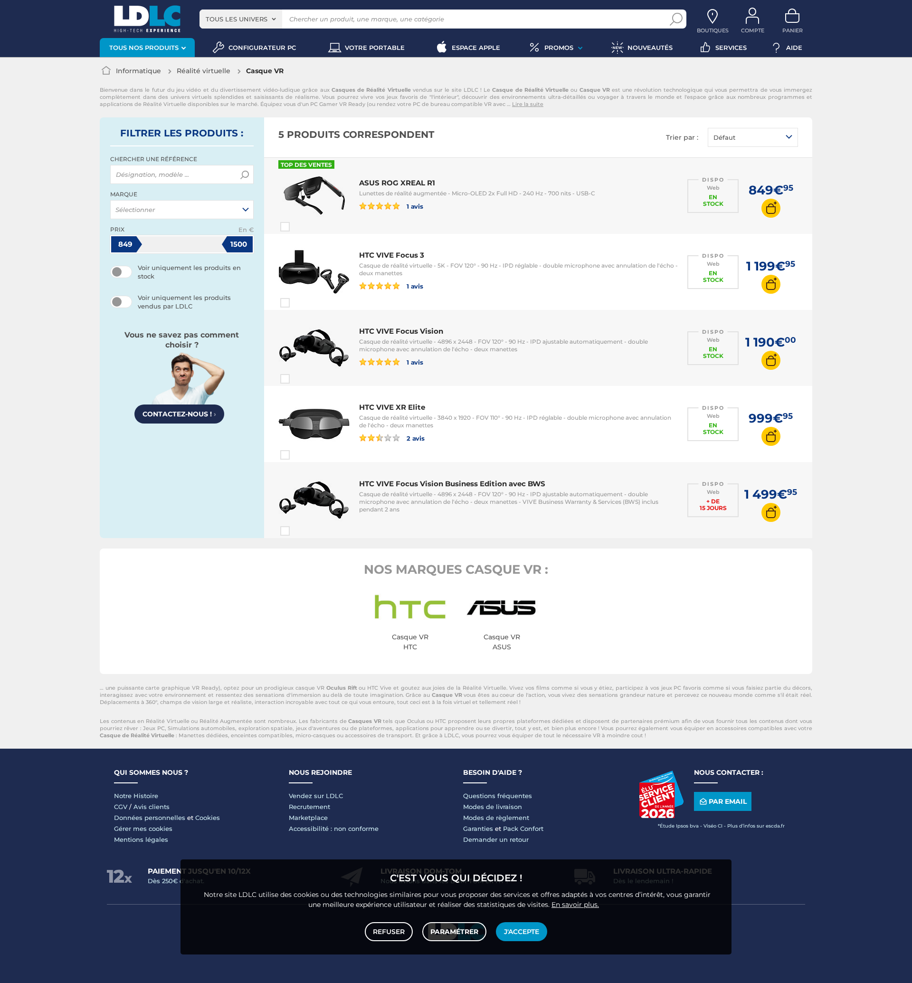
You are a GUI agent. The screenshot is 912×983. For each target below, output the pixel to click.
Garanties (478, 828)
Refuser (389, 931)
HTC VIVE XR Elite (392, 407)
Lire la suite (527, 104)
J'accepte (521, 931)
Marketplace (308, 817)
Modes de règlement (496, 817)
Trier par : (682, 137)
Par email (728, 801)
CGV (120, 806)
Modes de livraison (492, 806)
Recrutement (309, 806)
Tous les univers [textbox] (236, 19)
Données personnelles (149, 817)
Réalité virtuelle (203, 71)
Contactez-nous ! (179, 414)
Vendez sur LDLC (316, 796)
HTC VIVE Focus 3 (391, 255)
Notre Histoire (136, 796)
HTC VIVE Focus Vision (401, 331)
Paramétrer (454, 931)
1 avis (414, 206)
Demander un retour (496, 839)
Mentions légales (141, 839)
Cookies (207, 817)
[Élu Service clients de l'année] (661, 815)
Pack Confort (523, 828)
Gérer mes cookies (143, 828)
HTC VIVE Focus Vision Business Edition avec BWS (452, 483)
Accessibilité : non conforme (334, 828)
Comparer (302, 227)
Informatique (138, 71)
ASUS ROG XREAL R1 (397, 182)
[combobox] (241, 19)
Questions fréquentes (497, 796)
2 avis (415, 438)
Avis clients (151, 806)
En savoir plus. (575, 904)
